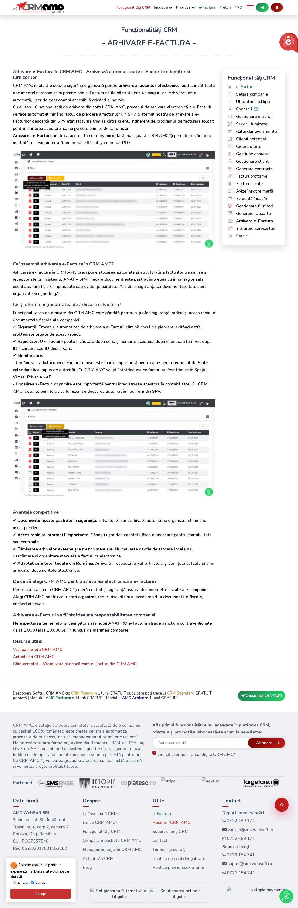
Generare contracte (254, 169)
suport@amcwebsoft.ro (249, 864)
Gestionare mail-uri (254, 116)
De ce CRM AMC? (100, 822)
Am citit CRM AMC (196, 754)
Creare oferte (248, 146)
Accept (41, 893)
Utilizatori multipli (252, 101)
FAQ (238, 7)
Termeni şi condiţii (169, 849)
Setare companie (251, 94)
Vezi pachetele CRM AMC (37, 649)
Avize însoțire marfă (254, 191)
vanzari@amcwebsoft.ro (250, 829)
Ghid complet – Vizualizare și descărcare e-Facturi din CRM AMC (75, 664)
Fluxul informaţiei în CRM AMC (112, 849)
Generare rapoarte (253, 213)
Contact (159, 840)
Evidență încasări (251, 198)
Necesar (23, 883)
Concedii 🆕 (246, 109)
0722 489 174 (240, 820)
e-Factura (207, 7)
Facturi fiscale (249, 183)
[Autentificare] (277, 7)
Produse (183, 7)
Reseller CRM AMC (171, 822)
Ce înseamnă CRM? (101, 813)
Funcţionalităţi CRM (101, 831)
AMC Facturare (60, 698)
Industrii (161, 7)
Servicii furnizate (251, 124)
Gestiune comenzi (252, 154)
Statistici (41, 883)
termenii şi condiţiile (193, 754)
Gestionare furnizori (254, 206)
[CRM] (38, 9)
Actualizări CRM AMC (33, 657)
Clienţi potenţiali (251, 139)
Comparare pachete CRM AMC (112, 840)
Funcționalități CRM (133, 7)
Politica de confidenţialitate (178, 858)
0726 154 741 (240, 854)
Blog (87, 867)
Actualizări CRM (98, 858)
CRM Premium (84, 693)
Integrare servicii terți (256, 228)
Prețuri (225, 7)
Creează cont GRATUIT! (263, 695)
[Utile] (250, 5)
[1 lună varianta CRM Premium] (262, 7)
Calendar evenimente (256, 131)
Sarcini (242, 236)
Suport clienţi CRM (170, 831)
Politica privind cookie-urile (178, 867)
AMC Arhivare (135, 698)
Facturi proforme (251, 176)
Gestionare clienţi (252, 161)
